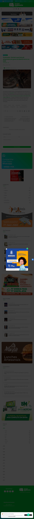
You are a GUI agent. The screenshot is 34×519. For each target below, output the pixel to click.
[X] (21, 8)
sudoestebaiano (24, 105)
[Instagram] (14, 8)
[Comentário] (5, 111)
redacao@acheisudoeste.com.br (9, 505)
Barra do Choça (17, 202)
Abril (17, 437)
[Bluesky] (29, 111)
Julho (17, 432)
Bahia (17, 197)
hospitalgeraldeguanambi (23, 106)
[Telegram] (24, 111)
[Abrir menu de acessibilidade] (28, 514)
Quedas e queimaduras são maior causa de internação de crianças (18, 260)
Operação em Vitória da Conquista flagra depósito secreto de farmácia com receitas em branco (18, 335)
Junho (17, 434)
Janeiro (17, 442)
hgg (17, 106)
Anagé (17, 192)
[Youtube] (18, 8)
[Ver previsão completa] (12, 1)
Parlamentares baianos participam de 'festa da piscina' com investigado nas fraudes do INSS (18, 305)
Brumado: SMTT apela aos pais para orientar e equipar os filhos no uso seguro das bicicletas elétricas (16, 387)
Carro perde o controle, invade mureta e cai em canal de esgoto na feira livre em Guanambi (19, 237)
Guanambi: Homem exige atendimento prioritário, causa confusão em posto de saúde (17, 267)
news (13, 105)
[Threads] (27, 111)
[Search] (32, 9)
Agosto (17, 430)
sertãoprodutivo (12, 106)
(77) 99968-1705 (9, 504)
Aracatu (17, 195)
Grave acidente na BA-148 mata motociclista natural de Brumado (17, 320)
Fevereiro (17, 441)
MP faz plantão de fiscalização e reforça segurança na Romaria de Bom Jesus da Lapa (18, 313)
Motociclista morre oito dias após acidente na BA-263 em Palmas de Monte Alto (18, 252)
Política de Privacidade (11, 516)
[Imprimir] (7, 111)
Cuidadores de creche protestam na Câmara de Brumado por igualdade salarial (16, 380)
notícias (9, 105)
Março (17, 439)
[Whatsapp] (18, 111)
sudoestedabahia (6, 106)
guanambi (5, 105)
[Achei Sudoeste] (16, 5)
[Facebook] (16, 8)
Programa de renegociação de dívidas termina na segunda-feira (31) (18, 244)
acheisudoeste (18, 105)
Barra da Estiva (17, 200)
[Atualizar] (14, 1)
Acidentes (17, 190)
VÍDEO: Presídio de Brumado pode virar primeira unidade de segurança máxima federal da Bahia (18, 328)
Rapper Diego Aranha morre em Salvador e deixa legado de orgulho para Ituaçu (16, 373)
